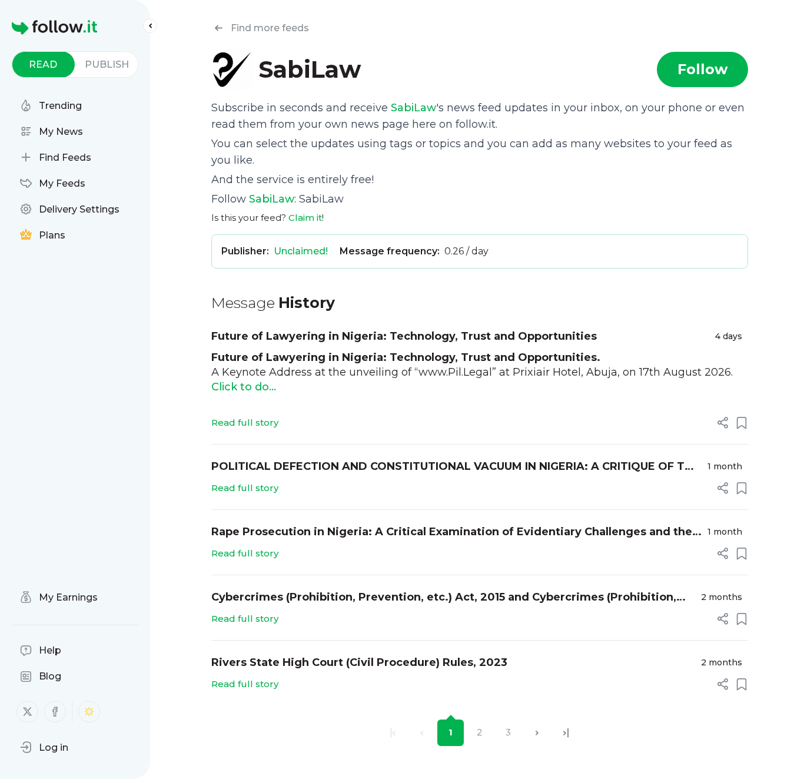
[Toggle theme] (89, 711)
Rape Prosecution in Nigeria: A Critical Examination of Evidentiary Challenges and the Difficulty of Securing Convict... (451, 532)
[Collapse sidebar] (150, 26)
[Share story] (722, 422)
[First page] (393, 733)
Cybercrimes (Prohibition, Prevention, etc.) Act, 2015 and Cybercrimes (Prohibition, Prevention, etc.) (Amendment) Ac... (443, 598)
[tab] (43, 64)
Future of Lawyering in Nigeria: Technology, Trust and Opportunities (404, 336)
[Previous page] (421, 733)
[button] (44, 747)
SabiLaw (413, 107)
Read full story (244, 422)
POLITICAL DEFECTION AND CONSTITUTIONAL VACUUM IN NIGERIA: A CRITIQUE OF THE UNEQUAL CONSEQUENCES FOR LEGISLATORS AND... (455, 467)
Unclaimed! (301, 251)
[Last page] (566, 733)
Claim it (305, 217)
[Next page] (537, 733)
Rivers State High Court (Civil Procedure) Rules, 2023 (359, 662)
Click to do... (243, 386)
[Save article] (741, 422)
